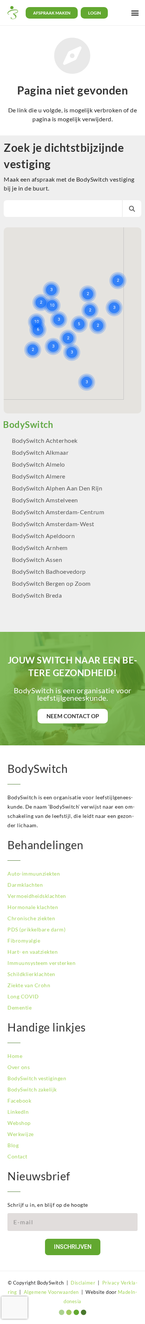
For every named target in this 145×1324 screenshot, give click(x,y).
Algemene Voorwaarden (51, 1292)
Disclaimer (83, 1283)
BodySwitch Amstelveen (45, 499)
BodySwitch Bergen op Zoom (51, 583)
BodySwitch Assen (37, 559)
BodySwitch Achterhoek (45, 440)
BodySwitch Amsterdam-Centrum (58, 511)
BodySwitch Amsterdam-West (53, 523)
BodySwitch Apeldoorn (44, 535)
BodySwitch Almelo (38, 464)
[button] (135, 13)
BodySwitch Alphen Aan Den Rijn (57, 488)
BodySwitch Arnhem (40, 547)
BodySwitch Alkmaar (40, 452)
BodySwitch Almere (39, 476)
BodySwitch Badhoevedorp (49, 571)
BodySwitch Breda (37, 595)
